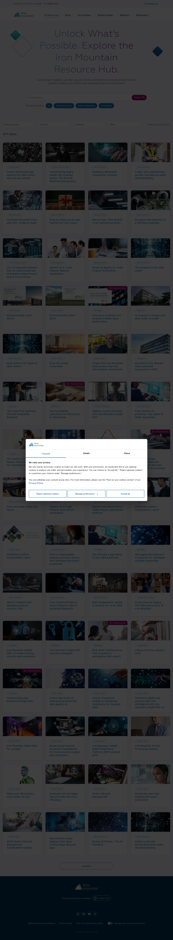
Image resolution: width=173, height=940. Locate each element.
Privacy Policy (36, 483)
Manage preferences (85, 494)
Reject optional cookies (47, 494)
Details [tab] (86, 453)
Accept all (125, 494)
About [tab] (127, 453)
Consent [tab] (46, 453)
